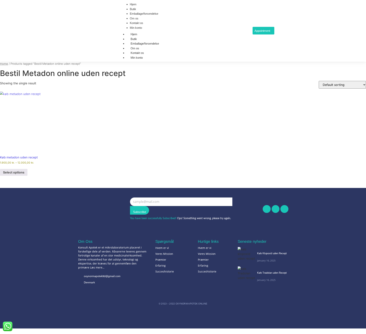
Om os (135, 48)
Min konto (137, 57)
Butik (134, 39)
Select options (13, 172)
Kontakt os (137, 52)
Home (4, 64)
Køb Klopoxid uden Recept (272, 253)
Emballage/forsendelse (145, 43)
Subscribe (139, 211)
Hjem (134, 34)
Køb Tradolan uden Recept (272, 272)
